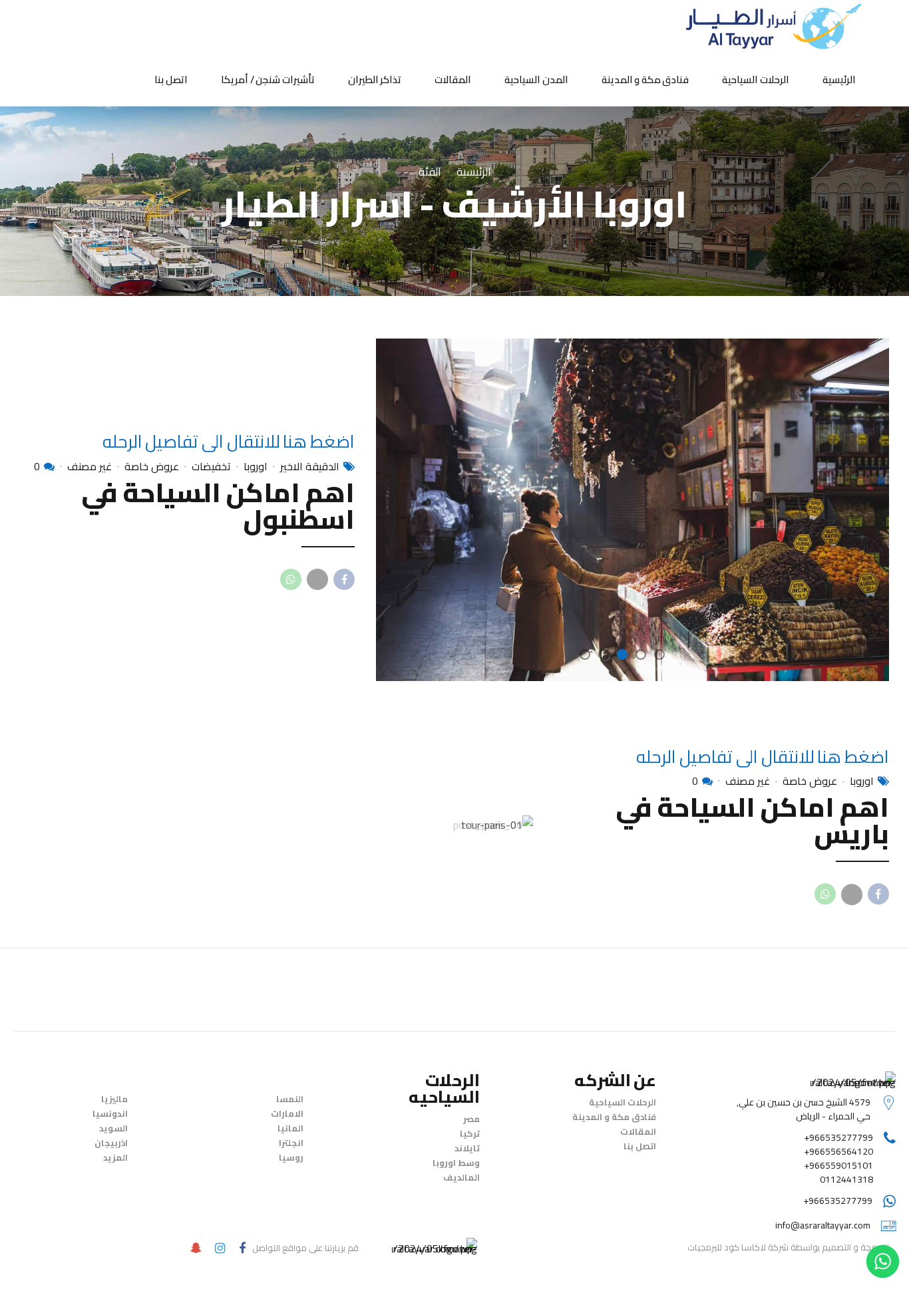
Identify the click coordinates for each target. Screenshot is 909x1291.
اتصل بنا (171, 79)
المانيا (290, 1128)
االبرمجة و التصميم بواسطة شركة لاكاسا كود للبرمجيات (788, 1247)
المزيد (115, 1157)
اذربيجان (111, 1142)
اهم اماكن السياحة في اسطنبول (218, 506)
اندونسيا (110, 1113)
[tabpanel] (632, 509)
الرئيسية (839, 79)
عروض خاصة (151, 466)
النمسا (289, 1098)
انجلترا (291, 1142)
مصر (471, 1118)
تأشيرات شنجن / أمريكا (268, 79)
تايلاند (467, 1148)
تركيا (470, 1133)
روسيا (291, 1157)
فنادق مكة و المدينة (645, 79)
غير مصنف (89, 466)
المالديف (461, 1177)
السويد (113, 1128)
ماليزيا (114, 1098)
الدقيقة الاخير (309, 466)
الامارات (287, 1113)
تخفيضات (211, 466)
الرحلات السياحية (755, 79)
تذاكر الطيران (375, 79)
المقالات (453, 79)
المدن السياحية (536, 79)
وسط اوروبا (456, 1162)
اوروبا (256, 466)
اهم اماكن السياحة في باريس (752, 820)
